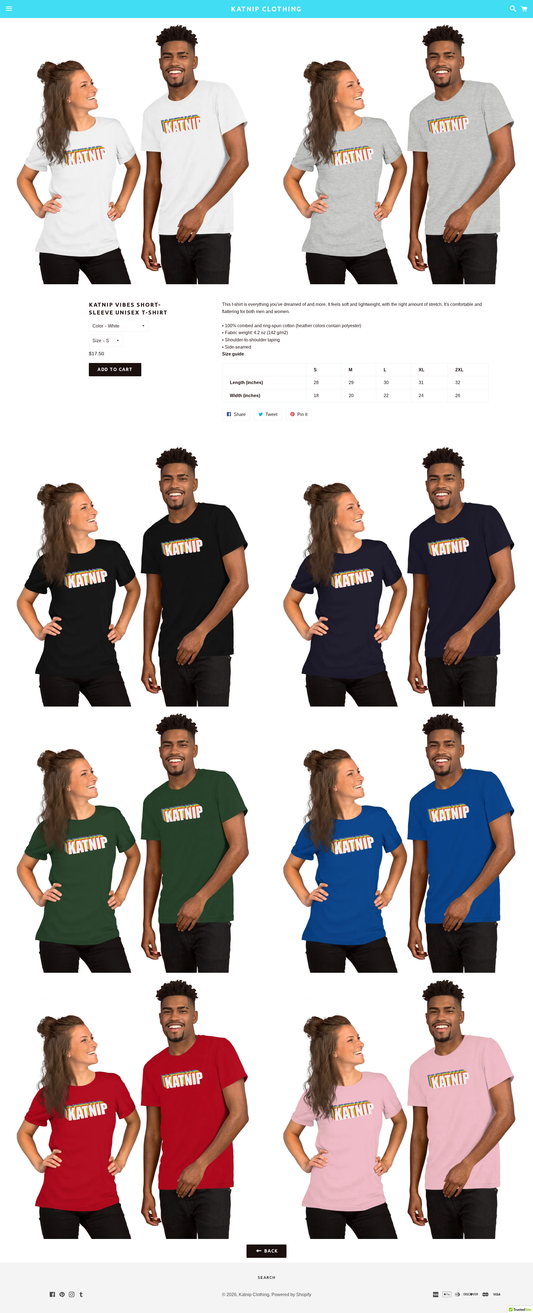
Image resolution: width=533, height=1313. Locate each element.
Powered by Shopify (291, 1294)
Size (96, 340)
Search (266, 1277)
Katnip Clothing (266, 9)
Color (97, 326)
